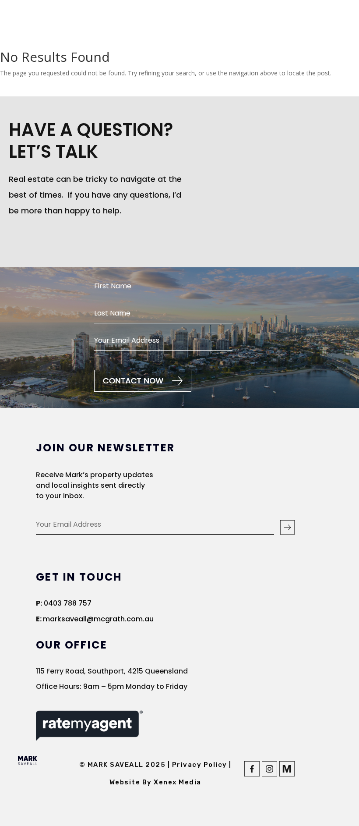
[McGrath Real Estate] (287, 774)
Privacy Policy (200, 765)
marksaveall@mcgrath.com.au (98, 619)
